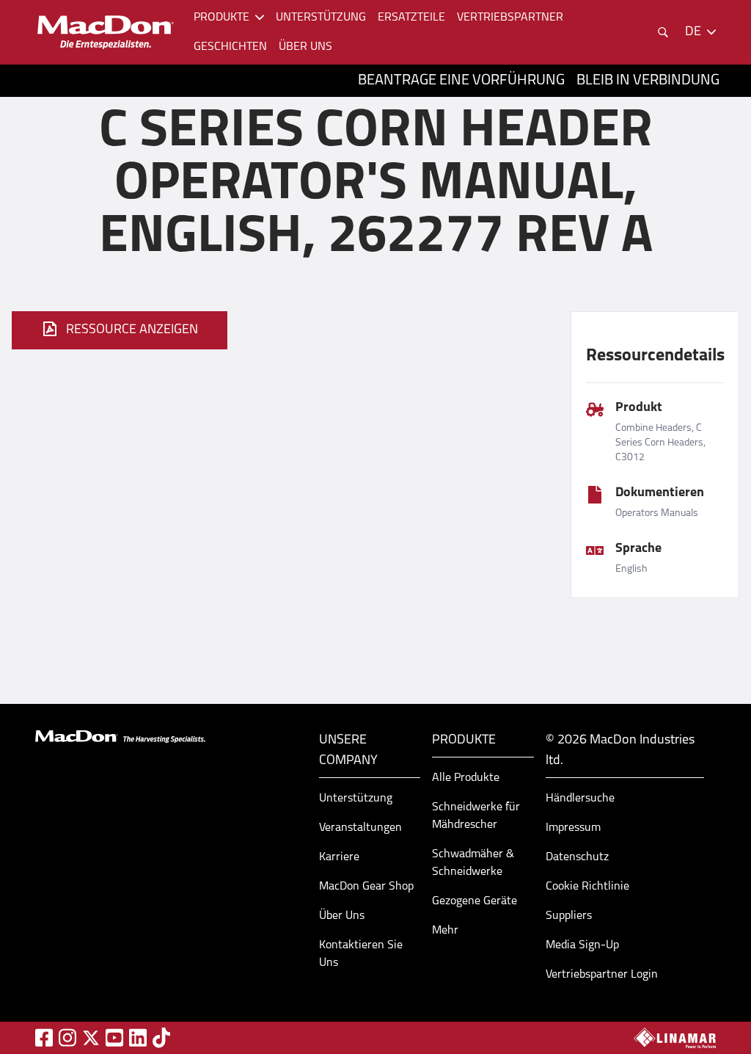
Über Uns (341, 916)
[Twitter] (91, 1038)
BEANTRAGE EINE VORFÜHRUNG (461, 80)
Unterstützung (321, 17)
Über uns (305, 47)
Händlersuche (580, 798)
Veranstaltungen (360, 828)
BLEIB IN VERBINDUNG (647, 80)
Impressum (573, 828)
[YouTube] (114, 1037)
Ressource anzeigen (132, 330)
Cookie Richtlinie (587, 887)
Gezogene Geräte (474, 901)
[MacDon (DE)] (105, 33)
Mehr (445, 931)
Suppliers (569, 916)
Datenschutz (577, 857)
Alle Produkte (465, 778)
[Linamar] (675, 1038)
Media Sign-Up (582, 945)
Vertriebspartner (510, 17)
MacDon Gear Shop (366, 887)
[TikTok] (161, 1037)
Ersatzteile (411, 17)
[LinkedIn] (138, 1037)
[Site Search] (663, 32)
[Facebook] (44, 1037)
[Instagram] (67, 1037)
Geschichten (230, 47)
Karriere (339, 857)
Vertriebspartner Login (602, 975)
